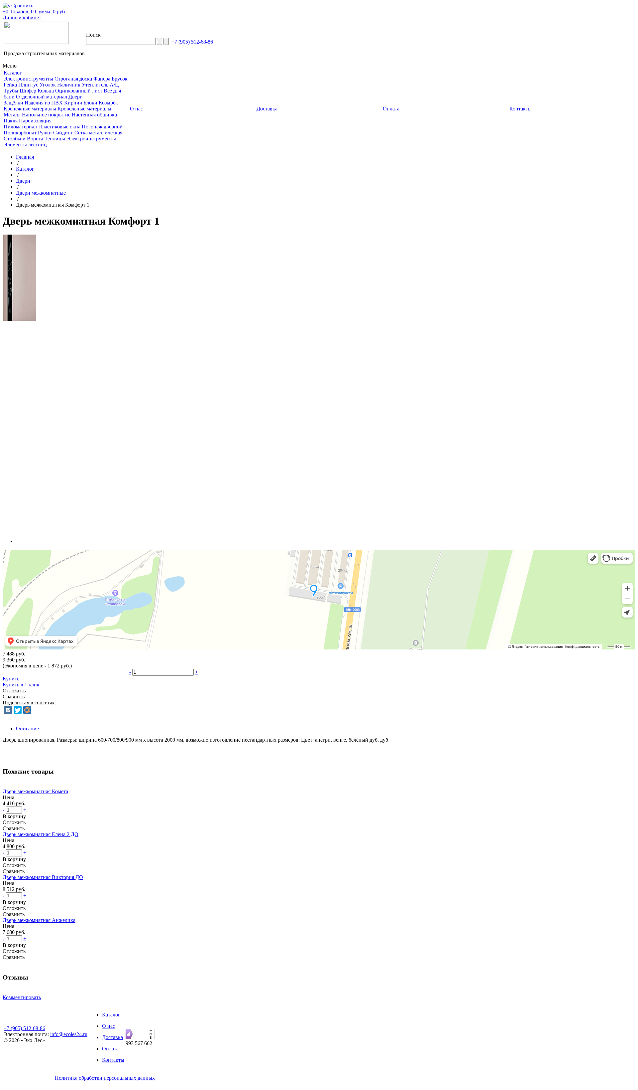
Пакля (11, 120)
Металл (12, 114)
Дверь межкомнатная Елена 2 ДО (40, 834)
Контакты (113, 1060)
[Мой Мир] (27, 710)
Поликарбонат (20, 132)
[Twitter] (18, 710)
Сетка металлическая (98, 132)
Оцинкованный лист (78, 90)
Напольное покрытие (46, 114)
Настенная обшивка (94, 114)
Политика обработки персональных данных (105, 1078)
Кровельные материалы (84, 108)
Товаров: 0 (22, 11)
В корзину (14, 816)
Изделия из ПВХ (44, 102)
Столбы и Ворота (23, 138)
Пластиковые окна (59, 126)
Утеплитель (95, 85)
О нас (108, 1026)
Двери (75, 96)
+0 (5, 11)
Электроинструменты (28, 79)
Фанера (101, 79)
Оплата (110, 1048)
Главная (25, 157)
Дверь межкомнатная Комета (35, 791)
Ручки (45, 132)
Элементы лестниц (25, 144)
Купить (11, 678)
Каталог (25, 169)
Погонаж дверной (102, 126)
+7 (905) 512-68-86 (192, 42)
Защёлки (13, 102)
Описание (27, 728)
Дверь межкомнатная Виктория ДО (43, 877)
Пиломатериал (20, 126)
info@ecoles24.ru (68, 1034)
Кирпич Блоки (80, 102)
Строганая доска (73, 79)
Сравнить (14, 696)
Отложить (14, 690)
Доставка (112, 1037)
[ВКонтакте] (8, 710)
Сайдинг (63, 132)
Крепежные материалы (30, 108)
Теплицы (55, 138)
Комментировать (22, 997)
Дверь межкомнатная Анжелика (39, 920)
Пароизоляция (35, 120)
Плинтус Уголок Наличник (49, 85)
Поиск (93, 35)
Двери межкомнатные (41, 193)
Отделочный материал (41, 96)
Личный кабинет (22, 17)
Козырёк (108, 102)
